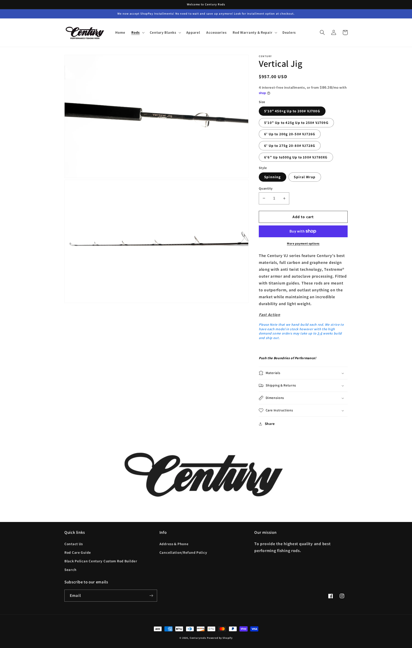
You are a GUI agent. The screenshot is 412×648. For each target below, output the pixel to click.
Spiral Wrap (304, 177)
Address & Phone (174, 544)
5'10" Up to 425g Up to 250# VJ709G (296, 122)
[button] (137, 32)
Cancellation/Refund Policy (183, 552)
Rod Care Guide (77, 552)
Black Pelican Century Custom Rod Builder (100, 561)
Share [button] (270, 423)
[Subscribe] (151, 596)
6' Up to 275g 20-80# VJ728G (289, 145)
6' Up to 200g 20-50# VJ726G (289, 134)
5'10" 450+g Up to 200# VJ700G (292, 111)
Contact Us (73, 544)
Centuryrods (198, 637)
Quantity (266, 188)
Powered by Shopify (220, 637)
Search (70, 569)
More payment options (303, 243)
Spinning (272, 177)
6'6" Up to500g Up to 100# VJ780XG (296, 157)
